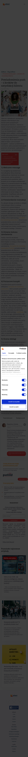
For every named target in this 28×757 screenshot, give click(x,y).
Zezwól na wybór (14, 407)
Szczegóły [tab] (11, 353)
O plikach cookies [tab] (21, 353)
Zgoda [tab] (4, 353)
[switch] (24, 385)
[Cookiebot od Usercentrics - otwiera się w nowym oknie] (19, 349)
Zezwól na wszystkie (14, 401)
